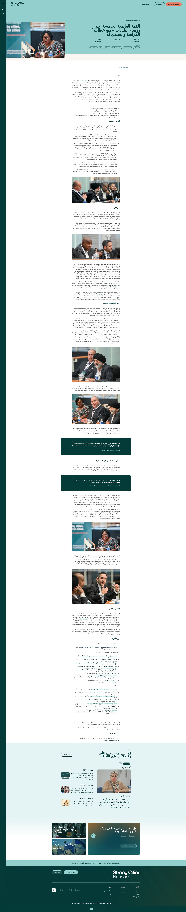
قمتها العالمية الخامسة (84, 80)
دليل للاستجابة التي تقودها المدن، (109, 680)
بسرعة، (96, 274)
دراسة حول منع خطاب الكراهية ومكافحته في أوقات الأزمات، (102, 704)
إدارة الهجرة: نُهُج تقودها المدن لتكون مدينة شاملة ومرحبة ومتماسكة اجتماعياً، (99, 656)
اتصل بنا (123, 892)
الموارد (120, 763)
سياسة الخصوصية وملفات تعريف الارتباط (106, 892)
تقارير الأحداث (128, 20)
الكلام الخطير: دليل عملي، (111, 710)
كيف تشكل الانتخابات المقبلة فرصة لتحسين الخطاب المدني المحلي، (101, 692)
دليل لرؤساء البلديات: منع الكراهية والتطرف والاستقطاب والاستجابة (101, 677)
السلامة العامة (136, 47)
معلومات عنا (136, 891)
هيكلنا (137, 894)
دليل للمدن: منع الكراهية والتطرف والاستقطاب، (106, 675)
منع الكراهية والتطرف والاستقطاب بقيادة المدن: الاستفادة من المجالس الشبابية (98, 659)
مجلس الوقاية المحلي (96, 386)
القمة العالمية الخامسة (127, 47)
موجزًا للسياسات (83, 619)
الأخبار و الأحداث (135, 20)
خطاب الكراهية (107, 47)
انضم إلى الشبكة (121, 891)
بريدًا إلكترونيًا (76, 863)
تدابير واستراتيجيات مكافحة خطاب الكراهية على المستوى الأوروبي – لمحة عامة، (98, 711)
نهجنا (138, 892)
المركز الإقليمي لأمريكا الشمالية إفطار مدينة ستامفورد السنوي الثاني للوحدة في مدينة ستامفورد (82, 803)
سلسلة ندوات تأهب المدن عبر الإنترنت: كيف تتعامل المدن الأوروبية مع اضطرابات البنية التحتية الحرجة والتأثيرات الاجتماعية (81, 790)
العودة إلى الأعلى (77, 903)
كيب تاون (100, 47)
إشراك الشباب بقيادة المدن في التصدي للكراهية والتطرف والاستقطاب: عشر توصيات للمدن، (95, 663)
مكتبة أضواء (114, 682)
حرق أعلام (98, 294)
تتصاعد (105, 274)
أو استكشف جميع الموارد (128, 846)
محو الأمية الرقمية (93, 47)
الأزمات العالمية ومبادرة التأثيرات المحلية (107, 673)
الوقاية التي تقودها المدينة (116, 47)
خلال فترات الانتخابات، (112, 285)
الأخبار (84, 770)
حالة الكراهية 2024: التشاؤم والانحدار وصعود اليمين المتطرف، (102, 703)
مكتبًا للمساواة (89, 331)
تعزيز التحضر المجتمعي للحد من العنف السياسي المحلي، (103, 696)
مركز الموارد (136, 896)
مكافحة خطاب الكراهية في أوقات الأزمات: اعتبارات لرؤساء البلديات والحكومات (98, 647)
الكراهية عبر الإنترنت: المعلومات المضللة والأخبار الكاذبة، (103, 689)
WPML (96, 863)
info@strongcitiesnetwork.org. (112, 740)
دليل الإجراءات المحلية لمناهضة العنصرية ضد (106, 706)
